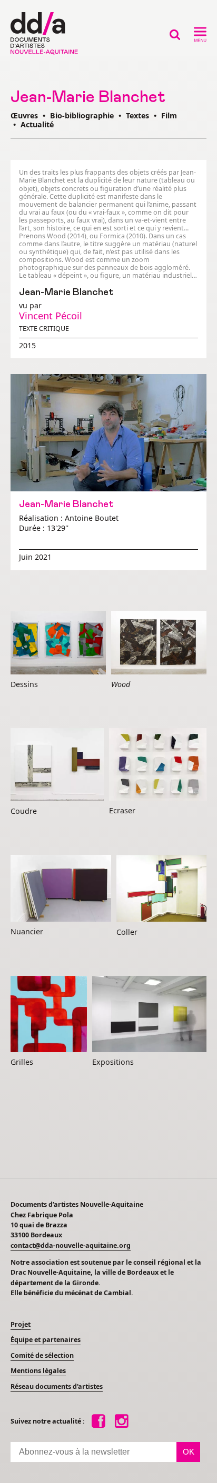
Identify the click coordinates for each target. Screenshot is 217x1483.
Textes (137, 115)
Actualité (37, 124)
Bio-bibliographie (82, 115)
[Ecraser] (157, 765)
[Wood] (158, 643)
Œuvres (24, 115)
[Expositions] (149, 1014)
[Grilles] (49, 1014)
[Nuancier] (61, 889)
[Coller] (161, 889)
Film (169, 115)
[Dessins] (58, 643)
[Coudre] (57, 765)
